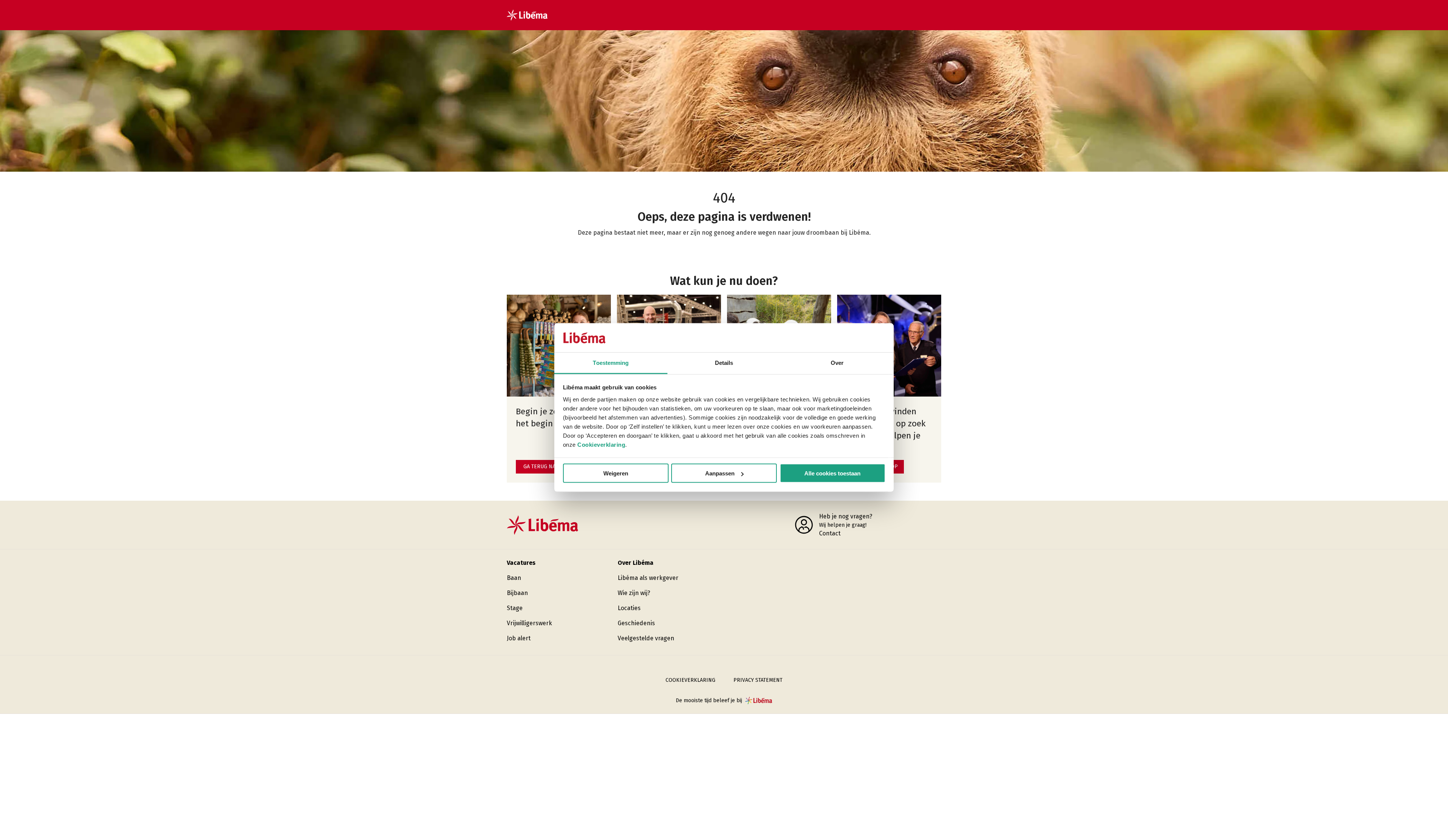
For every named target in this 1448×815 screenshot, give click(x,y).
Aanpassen (720, 473)
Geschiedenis (636, 623)
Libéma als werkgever (648, 577)
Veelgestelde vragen (646, 638)
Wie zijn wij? (634, 593)
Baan (514, 577)
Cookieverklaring (601, 444)
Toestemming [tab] (611, 362)
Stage (515, 608)
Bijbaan (517, 593)
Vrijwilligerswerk (529, 623)
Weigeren (615, 473)
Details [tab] (724, 362)
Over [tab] (837, 362)
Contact (830, 533)
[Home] (527, 15)
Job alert (519, 638)
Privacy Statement (757, 680)
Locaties (629, 608)
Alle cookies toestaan (832, 473)
